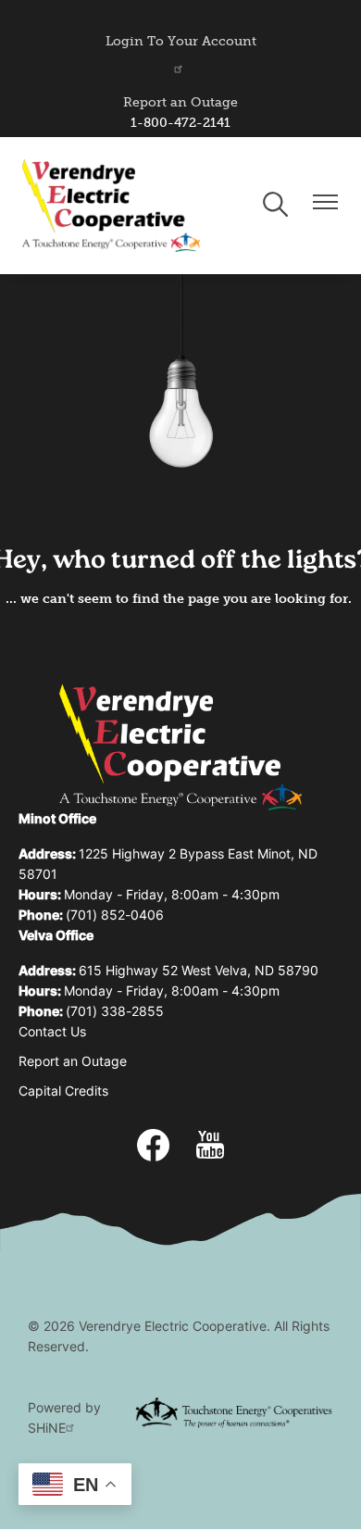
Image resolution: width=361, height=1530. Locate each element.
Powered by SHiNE (64, 1419)
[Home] (111, 205)
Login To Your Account (181, 41)
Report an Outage (180, 102)
